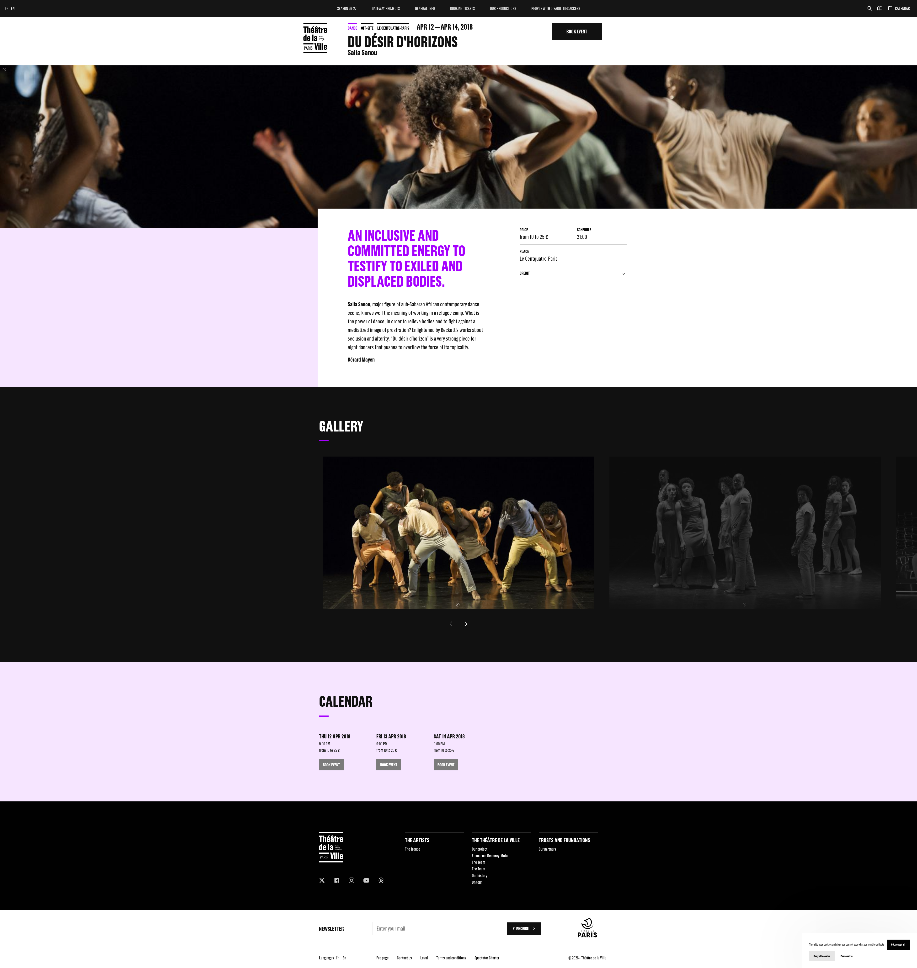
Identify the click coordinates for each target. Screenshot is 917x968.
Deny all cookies (822, 956)
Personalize (847, 956)
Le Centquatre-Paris (393, 28)
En (13, 8)
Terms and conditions (451, 957)
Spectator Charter (486, 957)
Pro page (382, 957)
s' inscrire (521, 928)
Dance (352, 28)
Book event (576, 31)
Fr (7, 8)
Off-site (367, 28)
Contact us (404, 957)
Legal (424, 957)
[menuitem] (346, 8)
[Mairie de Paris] (587, 935)
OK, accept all (898, 944)
